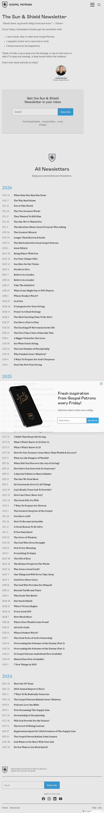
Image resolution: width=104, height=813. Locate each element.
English (88, 811)
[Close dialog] (101, 383)
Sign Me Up (92, 420)
